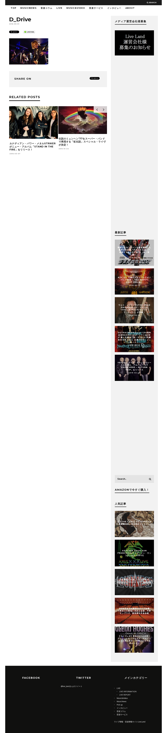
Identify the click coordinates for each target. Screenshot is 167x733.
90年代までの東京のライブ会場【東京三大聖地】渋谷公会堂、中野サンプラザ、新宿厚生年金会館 (134, 610)
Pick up (120, 704)
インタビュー (114, 8)
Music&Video (75, 8)
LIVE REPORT (125, 694)
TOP (13, 8)
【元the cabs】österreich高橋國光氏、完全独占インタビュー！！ (134, 524)
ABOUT (130, 8)
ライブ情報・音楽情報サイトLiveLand (129, 721)
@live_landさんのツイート (71, 686)
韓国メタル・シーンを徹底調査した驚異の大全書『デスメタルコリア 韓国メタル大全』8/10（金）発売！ (134, 251)
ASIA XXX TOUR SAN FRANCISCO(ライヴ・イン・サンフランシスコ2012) (134, 553)
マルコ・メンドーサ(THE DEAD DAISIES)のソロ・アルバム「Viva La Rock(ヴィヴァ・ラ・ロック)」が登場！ (134, 308)
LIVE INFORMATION (127, 691)
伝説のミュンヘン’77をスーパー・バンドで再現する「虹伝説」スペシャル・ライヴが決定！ (82, 141)
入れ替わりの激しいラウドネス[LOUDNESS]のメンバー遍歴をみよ (134, 582)
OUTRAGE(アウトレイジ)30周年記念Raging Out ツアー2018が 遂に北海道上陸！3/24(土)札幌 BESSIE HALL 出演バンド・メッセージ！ (134, 337)
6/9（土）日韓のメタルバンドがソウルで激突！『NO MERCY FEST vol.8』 (134, 279)
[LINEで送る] (29, 31)
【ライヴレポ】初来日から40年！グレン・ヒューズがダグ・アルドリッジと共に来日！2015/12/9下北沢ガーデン (134, 639)
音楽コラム (46, 8)
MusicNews (28, 8)
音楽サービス (96, 8)
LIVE (59, 8)
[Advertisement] (58, 198)
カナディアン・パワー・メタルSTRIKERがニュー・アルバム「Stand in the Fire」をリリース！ (33, 146)
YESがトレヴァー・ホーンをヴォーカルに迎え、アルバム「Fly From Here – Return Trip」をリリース (134, 366)
